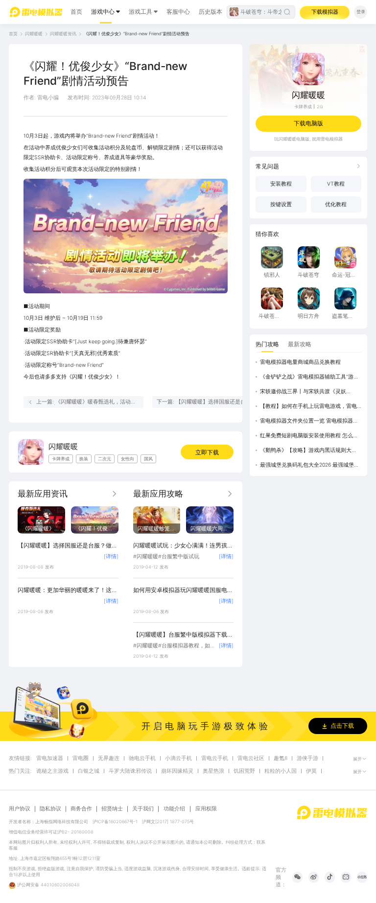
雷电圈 (80, 758)
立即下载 (207, 452)
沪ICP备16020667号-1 (115, 821)
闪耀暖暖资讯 (63, 33)
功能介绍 (174, 809)
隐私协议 (50, 809)
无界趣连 (108, 758)
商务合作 (81, 809)
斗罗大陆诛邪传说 (130, 771)
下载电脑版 (308, 123)
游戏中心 (103, 11)
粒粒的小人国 (280, 771)
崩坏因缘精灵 (177, 771)
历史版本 (210, 11)
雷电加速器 (49, 758)
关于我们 (143, 809)
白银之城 (88, 771)
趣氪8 (280, 758)
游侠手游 (307, 758)
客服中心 (178, 11)
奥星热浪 (213, 771)
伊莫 (311, 771)
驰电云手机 (142, 758)
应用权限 (206, 809)
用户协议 (19, 809)
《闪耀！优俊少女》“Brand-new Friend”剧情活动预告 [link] (136, 33)
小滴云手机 (178, 758)
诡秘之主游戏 (52, 771)
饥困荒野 (244, 771)
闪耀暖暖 (34, 33)
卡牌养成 (303, 106)
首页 (76, 11)
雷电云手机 (214, 758)
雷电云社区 (250, 758)
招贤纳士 (112, 809)
